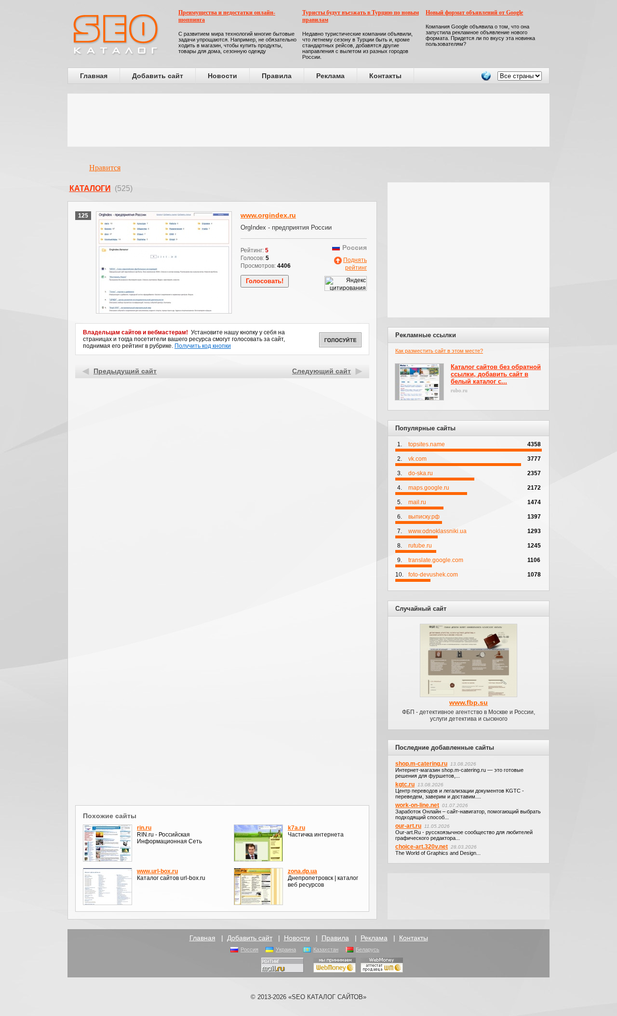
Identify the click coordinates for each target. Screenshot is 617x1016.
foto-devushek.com (433, 574)
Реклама (330, 76)
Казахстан (325, 949)
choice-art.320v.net (421, 846)
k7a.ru (296, 827)
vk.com (417, 458)
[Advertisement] (308, 120)
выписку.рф (424, 516)
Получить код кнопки (202, 346)
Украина (286, 949)
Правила (277, 76)
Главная (93, 76)
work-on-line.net (417, 805)
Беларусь (367, 949)
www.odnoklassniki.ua (437, 531)
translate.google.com (435, 560)
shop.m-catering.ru (421, 763)
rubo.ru (459, 390)
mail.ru (417, 502)
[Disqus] (222, 677)
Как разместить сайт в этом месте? (439, 351)
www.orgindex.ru (268, 215)
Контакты (385, 76)
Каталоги (90, 188)
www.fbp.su (468, 702)
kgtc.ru (405, 784)
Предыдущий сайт (125, 371)
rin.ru (144, 827)
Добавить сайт (157, 76)
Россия (249, 949)
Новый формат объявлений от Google (474, 12)
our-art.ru (408, 826)
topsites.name (426, 444)
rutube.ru (420, 545)
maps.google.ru (428, 487)
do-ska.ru (420, 473)
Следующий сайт (321, 371)
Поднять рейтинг (355, 264)
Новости (222, 76)
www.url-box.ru (157, 871)
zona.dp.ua (302, 871)
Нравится (105, 168)
